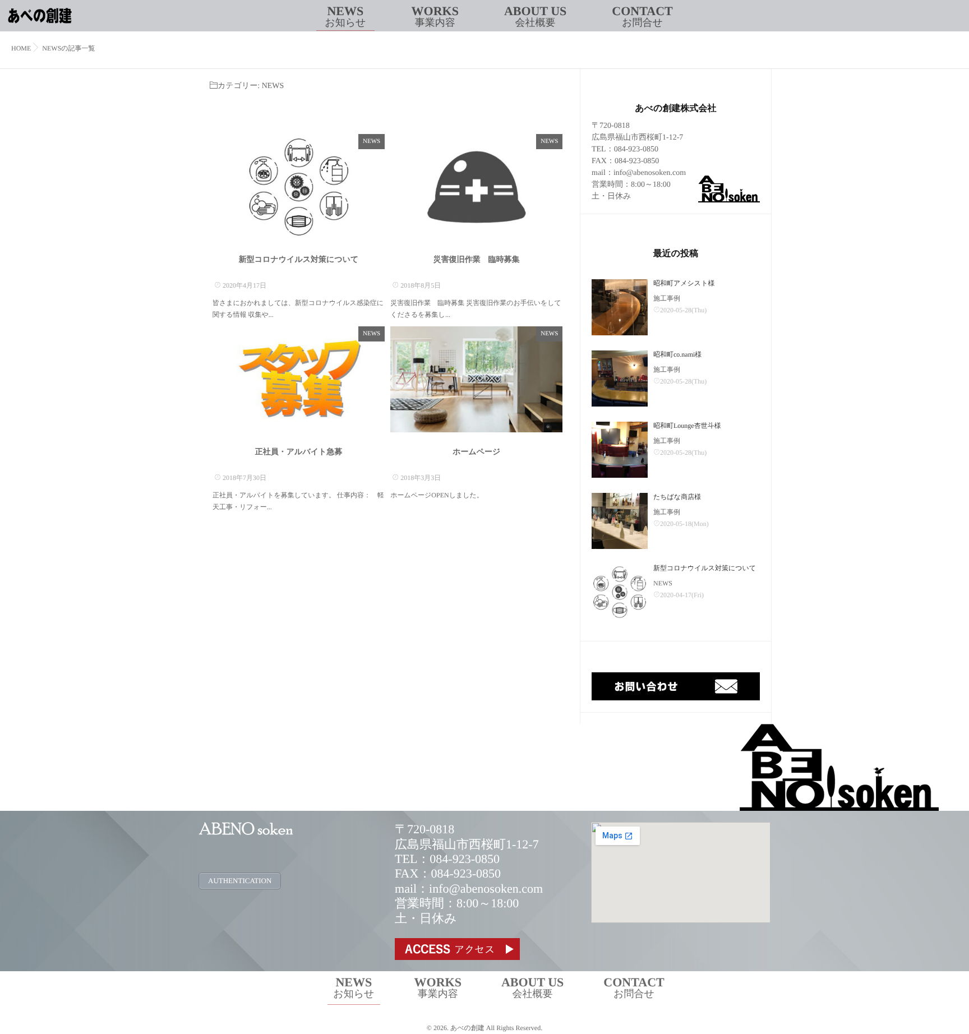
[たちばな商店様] (620, 521)
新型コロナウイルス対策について (299, 260)
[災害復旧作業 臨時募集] (476, 187)
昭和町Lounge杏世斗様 (687, 426)
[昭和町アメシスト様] (620, 307)
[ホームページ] (476, 379)
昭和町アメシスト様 (683, 283)
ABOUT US (535, 16)
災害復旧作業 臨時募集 (476, 260)
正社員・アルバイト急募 (299, 452)
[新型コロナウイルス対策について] (299, 187)
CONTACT (642, 16)
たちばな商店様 (677, 497)
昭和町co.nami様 (677, 354)
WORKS (435, 16)
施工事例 (666, 298)
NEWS (345, 16)
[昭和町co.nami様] (620, 378)
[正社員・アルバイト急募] (299, 379)
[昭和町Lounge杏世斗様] (620, 450)
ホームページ (476, 452)
